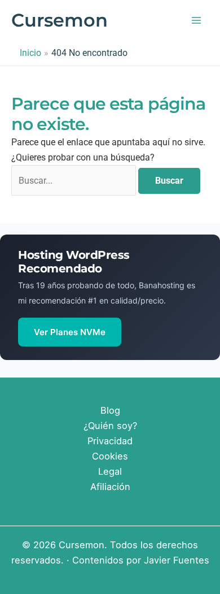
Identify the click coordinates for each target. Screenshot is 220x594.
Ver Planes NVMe (69, 332)
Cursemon (59, 20)
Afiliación (110, 486)
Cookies (110, 456)
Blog (110, 410)
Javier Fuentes (176, 560)
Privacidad (110, 440)
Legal (110, 471)
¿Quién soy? (110, 425)
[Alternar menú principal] (196, 20)
